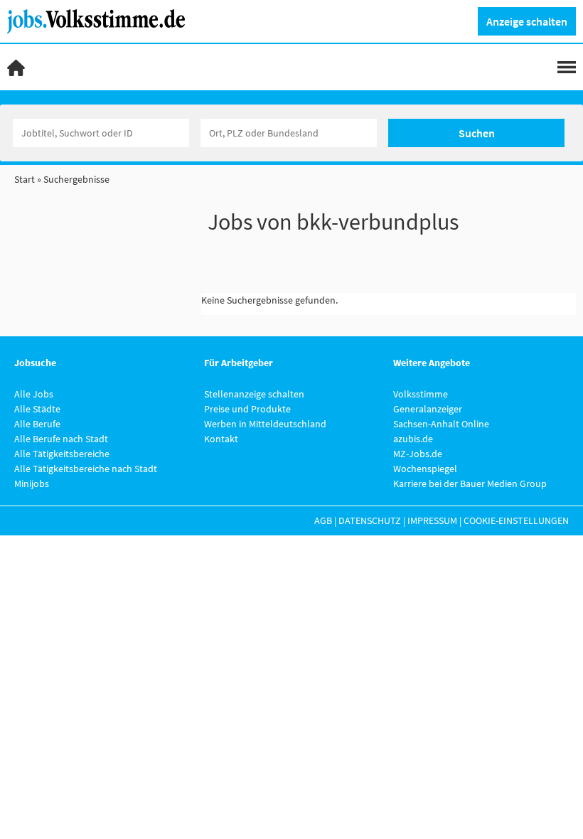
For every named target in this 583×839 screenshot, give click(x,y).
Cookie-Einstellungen (516, 520)
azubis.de (413, 438)
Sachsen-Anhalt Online (441, 423)
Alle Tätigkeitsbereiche (61, 453)
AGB (323, 520)
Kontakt (221, 438)
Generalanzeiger (427, 408)
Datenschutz (369, 520)
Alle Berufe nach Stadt (61, 438)
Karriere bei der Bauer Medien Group (470, 483)
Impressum (432, 520)
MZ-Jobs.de (417, 453)
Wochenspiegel (425, 468)
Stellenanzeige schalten (254, 394)
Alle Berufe (37, 423)
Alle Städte (37, 408)
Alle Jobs (33, 394)
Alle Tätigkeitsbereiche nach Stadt (85, 468)
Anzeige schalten (526, 21)
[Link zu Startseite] (101, 20)
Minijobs (31, 483)
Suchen (477, 133)
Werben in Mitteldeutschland (265, 423)
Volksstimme (420, 394)
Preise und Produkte (247, 408)
